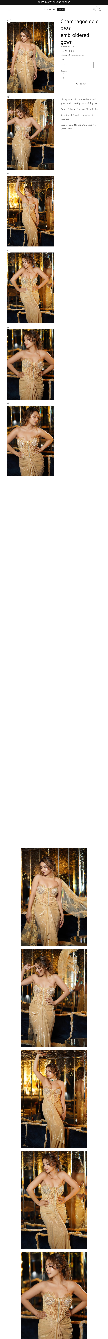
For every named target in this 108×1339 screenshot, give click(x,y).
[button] (9, 9)
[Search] (94, 9)
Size (62, 59)
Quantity (64, 71)
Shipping (64, 55)
